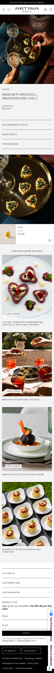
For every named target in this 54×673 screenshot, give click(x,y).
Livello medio (13, 466)
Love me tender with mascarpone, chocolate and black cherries (22, 323)
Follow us (8, 573)
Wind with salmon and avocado (21, 399)
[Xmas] (8, 234)
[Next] (51, 2)
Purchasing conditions (33, 658)
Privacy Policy (8, 640)
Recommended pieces (15, 125)
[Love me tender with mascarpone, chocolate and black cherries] (27, 287)
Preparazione (10, 144)
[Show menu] (3, 10)
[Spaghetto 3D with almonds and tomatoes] (27, 514)
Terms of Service (24, 640)
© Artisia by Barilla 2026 (12, 658)
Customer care (11, 583)
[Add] (50, 240)
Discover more (11, 592)
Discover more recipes (27, 251)
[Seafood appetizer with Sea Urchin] (27, 439)
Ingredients (9, 134)
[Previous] (3, 2)
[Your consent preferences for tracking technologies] (49, 668)
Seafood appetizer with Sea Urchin (23, 474)
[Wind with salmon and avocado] (27, 364)
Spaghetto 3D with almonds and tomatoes (21, 550)
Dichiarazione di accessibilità (13, 663)
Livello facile (13, 314)
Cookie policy (8, 668)
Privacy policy (33, 663)
